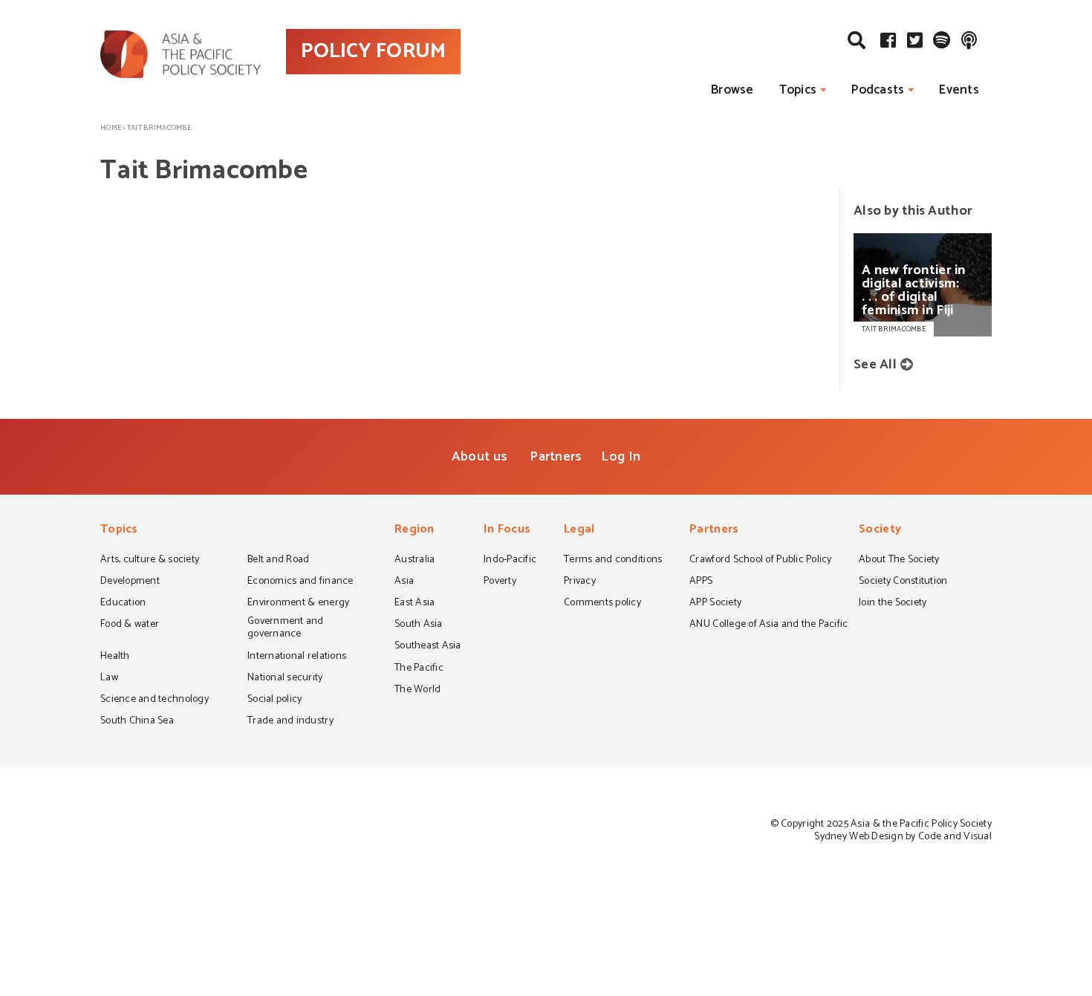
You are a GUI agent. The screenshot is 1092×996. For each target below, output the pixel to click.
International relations (296, 657)
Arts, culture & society (149, 560)
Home (110, 128)
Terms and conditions (613, 560)
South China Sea (137, 722)
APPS (700, 582)
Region (414, 530)
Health (115, 657)
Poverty (500, 582)
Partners (556, 457)
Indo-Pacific (510, 560)
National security (285, 678)
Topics (798, 89)
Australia (414, 560)
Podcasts (877, 89)
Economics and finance (300, 582)
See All (875, 365)
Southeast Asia (427, 646)
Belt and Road (278, 560)
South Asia (418, 625)
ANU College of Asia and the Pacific (768, 625)
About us (479, 457)
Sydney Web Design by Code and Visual (903, 836)
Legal (579, 530)
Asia (404, 582)
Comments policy (602, 603)
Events (959, 89)
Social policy (274, 700)
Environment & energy (298, 603)
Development (130, 582)
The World (417, 690)
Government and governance (285, 628)
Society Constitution (903, 582)
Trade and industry (290, 722)
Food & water (129, 625)
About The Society (899, 560)
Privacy (580, 582)
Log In (620, 457)
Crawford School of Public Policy (760, 560)
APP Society (715, 603)
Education (123, 603)
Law (109, 678)
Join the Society (892, 603)
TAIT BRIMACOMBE (894, 329)
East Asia (414, 603)
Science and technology (154, 700)
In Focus (507, 530)
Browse (732, 89)
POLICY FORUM (373, 51)
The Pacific (418, 669)
